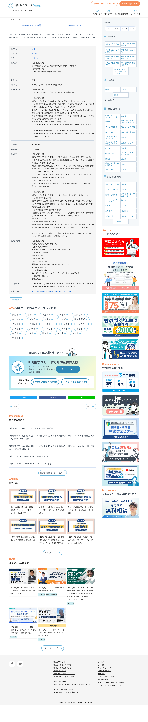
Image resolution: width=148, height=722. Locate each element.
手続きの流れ (16, 241)
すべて (109, 28)
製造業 (108, 159)
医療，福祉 (109, 132)
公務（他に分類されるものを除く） (128, 121)
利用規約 (101, 674)
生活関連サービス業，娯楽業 (112, 137)
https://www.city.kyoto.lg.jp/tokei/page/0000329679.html (51, 291)
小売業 (108, 148)
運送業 (123, 148)
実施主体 (14, 80)
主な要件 (14, 154)
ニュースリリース (104, 668)
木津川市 (50, 324)
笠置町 (62, 319)
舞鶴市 (75, 333)
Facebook (12, 662)
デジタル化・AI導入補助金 (112, 51)
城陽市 (79, 329)
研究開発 (124, 211)
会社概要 (101, 665)
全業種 (34, 53)
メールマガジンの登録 (106, 677)
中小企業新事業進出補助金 (128, 57)
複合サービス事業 (128, 127)
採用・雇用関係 (111, 195)
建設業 (123, 159)
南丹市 (15, 315)
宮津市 (30, 333)
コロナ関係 (117, 221)
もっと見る (109, 100)
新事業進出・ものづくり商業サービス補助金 (120, 71)
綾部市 (60, 333)
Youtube (20, 662)
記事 (116, 28)
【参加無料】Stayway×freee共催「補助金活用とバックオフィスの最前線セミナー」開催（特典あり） (23, 630)
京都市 (34, 49)
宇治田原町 (79, 319)
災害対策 (124, 189)
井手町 (30, 315)
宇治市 (45, 333)
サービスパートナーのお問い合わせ (111, 682)
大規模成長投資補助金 (112, 64)
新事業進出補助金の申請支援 (45, 382)
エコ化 (123, 205)
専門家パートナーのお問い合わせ (110, 685)
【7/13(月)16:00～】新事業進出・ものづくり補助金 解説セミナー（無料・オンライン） (51, 632)
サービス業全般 (111, 127)
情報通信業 (109, 153)
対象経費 (14, 63)
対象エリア (15, 49)
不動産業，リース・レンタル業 (111, 116)
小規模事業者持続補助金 (128, 44)
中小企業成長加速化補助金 (128, 64)
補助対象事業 (16, 89)
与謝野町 (46, 315)
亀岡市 (15, 333)
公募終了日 (15, 149)
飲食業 (123, 116)
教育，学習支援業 (128, 132)
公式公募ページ (16, 291)
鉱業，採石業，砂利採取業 (112, 164)
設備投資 (35, 58)
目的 (12, 58)
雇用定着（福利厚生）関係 (128, 195)
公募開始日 (15, 145)
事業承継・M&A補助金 (128, 51)
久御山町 (16, 324)
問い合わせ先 (16, 284)
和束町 (47, 319)
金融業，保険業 (127, 143)
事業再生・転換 (127, 216)
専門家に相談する (129, 4)
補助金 (132, 28)
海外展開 (108, 211)
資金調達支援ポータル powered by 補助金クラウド (71, 684)
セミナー (124, 28)
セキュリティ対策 (112, 184)
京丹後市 (83, 324)
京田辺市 (16, 329)
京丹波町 (78, 315)
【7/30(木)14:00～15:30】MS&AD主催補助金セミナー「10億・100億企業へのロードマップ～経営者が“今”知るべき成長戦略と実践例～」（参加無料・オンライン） (80, 593)
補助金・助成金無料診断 (62, 668)
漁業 (123, 164)
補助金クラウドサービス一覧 (64, 677)
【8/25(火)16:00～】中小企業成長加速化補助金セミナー (51, 589)
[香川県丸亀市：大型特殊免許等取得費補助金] (14, 406)
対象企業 (14, 85)
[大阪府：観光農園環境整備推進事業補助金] (91, 406)
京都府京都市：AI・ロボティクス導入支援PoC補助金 (31, 428)
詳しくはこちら (68, 369)
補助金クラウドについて (103, 4)
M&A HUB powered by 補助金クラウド (67, 692)
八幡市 (32, 329)
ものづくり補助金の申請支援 (75, 382)
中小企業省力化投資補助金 (112, 57)
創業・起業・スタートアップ (112, 200)
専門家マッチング (59, 671)
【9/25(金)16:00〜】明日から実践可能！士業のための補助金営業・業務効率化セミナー (23, 590)
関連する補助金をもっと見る (51, 473)
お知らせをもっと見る (51, 648)
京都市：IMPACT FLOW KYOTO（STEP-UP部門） (30, 464)
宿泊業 (123, 137)
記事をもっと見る (51, 553)
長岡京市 (48, 329)
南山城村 (16, 319)
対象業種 (14, 53)
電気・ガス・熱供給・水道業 (128, 153)
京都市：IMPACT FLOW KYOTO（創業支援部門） (30, 456)
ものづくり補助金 (112, 44)
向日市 (65, 329)
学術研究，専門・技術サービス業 (112, 143)
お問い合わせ (103, 679)
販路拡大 (108, 205)
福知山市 (16, 338)
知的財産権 (109, 216)
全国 (107, 89)
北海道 (123, 89)
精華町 (32, 319)
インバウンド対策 (112, 189)
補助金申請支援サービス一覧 (64, 674)
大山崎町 (33, 324)
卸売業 (108, 121)
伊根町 (62, 315)
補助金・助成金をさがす (62, 665)
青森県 (116, 95)
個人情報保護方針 (104, 671)
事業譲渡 (124, 184)
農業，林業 (109, 169)
